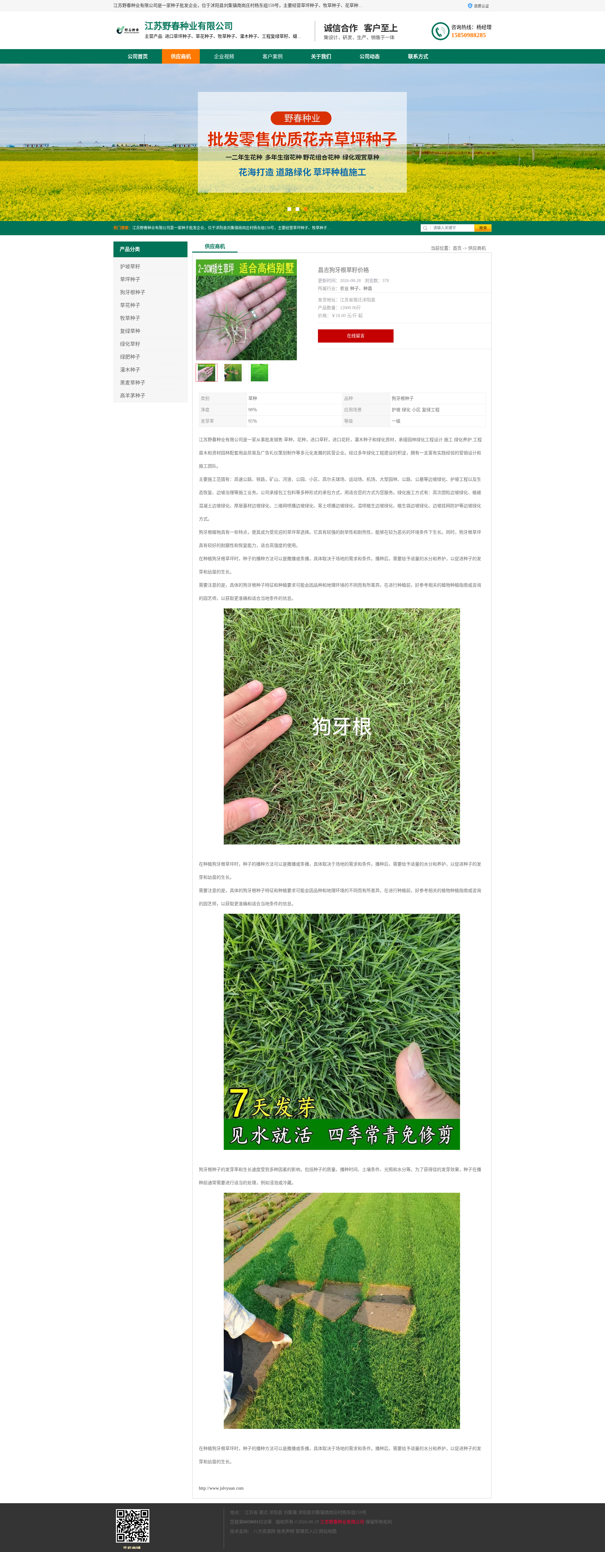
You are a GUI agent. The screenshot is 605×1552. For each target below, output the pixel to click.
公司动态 (370, 56)
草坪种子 (130, 279)
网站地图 (328, 1531)
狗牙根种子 (132, 292)
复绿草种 (130, 331)
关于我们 (321, 56)
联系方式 (418, 56)
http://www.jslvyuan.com (221, 1488)
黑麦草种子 (132, 382)
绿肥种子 (130, 357)
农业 (344, 288)
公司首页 (138, 56)
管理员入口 (307, 1531)
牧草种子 (130, 318)
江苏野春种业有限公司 (342, 1522)
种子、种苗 (361, 288)
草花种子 (130, 305)
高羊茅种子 (132, 395)
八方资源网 (264, 1531)
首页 (457, 248)
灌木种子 (130, 369)
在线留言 (356, 335)
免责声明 (285, 1531)
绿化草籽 (130, 344)
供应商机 (181, 56)
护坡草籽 (130, 266)
